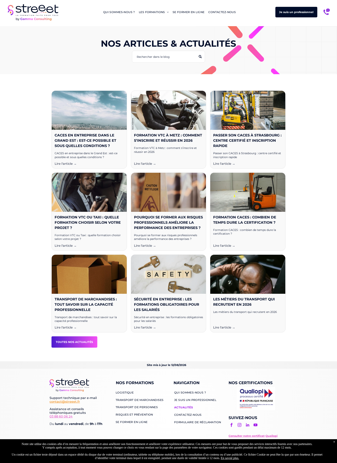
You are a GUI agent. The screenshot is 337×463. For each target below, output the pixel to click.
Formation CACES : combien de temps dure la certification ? (244, 220)
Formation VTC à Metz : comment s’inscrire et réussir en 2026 (168, 138)
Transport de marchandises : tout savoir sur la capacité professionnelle (86, 304)
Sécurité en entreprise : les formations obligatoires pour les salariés (166, 304)
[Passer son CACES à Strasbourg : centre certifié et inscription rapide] (247, 110)
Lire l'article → (66, 164)
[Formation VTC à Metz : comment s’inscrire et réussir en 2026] (168, 110)
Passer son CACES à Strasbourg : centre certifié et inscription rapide (247, 140)
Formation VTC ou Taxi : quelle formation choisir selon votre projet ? (88, 222)
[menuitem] (119, 12)
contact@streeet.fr (65, 401)
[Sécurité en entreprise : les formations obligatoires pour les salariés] (168, 274)
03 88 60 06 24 (61, 416)
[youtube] (255, 425)
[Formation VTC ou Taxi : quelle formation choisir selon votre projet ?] (89, 192)
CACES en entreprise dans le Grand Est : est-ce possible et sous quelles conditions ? (85, 140)
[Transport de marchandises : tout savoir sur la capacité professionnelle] (89, 274)
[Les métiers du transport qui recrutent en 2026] (247, 274)
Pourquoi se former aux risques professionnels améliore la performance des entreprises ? (168, 222)
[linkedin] (247, 425)
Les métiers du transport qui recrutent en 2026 (244, 302)
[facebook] (231, 425)
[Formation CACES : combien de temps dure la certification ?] (247, 192)
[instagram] (239, 425)
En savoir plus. (230, 458)
